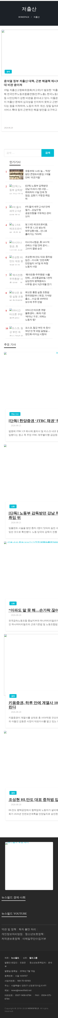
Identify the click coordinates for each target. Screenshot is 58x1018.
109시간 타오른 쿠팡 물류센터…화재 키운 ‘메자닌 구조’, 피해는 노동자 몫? (35, 315)
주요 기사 (15, 414)
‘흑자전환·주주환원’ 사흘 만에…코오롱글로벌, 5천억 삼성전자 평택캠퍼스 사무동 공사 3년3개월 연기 (38, 279)
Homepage (23, 17)
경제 (8, 72)
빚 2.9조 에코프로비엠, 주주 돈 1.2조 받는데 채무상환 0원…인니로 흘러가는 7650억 (36, 229)
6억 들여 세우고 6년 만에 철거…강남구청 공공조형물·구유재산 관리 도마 (38, 211)
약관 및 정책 (9, 929)
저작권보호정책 (11, 938)
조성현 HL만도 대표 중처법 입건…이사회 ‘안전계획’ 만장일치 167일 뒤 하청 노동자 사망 (38, 262)
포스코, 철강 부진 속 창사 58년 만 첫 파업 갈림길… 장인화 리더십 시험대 (37, 330)
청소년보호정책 (34, 934)
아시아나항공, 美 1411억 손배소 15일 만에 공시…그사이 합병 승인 (37, 245)
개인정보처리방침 (12, 934)
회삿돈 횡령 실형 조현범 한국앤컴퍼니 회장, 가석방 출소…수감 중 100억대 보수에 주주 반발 (38, 297)
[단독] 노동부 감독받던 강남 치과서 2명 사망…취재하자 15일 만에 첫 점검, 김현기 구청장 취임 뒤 (37, 192)
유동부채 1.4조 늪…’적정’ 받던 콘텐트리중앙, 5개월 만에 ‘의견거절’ (38, 174)
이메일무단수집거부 (34, 938)
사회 (13, 506)
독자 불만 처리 (27, 929)
